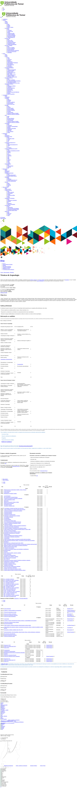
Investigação (5, 133)
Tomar (8, 215)
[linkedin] (8, 767)
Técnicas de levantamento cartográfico (11, 615)
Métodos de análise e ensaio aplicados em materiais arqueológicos (15, 545)
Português (6, 551)
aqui (37, 475)
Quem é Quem (42, 765)
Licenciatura (9, 59)
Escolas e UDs (7, 38)
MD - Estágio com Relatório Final (10, 588)
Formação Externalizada (9, 67)
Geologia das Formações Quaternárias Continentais (13, 498)
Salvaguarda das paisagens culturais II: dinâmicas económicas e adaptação (17, 560)
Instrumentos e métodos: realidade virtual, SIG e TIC (13, 629)
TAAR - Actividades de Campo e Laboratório (12, 591)
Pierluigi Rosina (70, 618)
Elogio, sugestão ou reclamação (21, 765)
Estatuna (8, 194)
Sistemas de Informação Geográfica (10, 635)
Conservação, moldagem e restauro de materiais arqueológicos (15, 525)
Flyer (2, 261)
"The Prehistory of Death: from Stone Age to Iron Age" (14, 508)
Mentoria (8, 127)
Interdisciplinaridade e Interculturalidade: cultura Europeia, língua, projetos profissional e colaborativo (22, 632)
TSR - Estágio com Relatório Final (10, 596)
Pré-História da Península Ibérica (10, 555)
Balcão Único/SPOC (11, 94)
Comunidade (5, 95)
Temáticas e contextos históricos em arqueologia (12, 610)
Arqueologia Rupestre (8, 513)
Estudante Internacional (9, 172)
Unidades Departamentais (11, 44)
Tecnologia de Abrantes (11, 42)
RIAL (8, 186)
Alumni (8, 132)
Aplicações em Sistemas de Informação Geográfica (13, 510)
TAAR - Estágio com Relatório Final (10, 592)
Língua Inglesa (6, 492)
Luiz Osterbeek (70, 620)
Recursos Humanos (10, 49)
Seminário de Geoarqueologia (9, 562)
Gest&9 (8, 162)
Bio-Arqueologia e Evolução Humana (11, 497)
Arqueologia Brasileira (8, 512)
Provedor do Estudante (11, 35)
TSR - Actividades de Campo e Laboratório (11, 595)
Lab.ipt (8, 139)
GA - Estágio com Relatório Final (10, 585)
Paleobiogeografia (7, 550)
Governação (7, 28)
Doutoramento (9, 61)
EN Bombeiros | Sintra (11, 72)
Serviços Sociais (10, 103)
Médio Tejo (7, 211)
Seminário (6, 653)
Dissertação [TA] (7, 658)
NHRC (8, 160)
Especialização (9, 66)
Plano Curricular (6, 480)
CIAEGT (9, 152)
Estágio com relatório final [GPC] (10, 646)
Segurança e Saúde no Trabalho (12, 113)
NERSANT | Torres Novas (12, 76)
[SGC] (1, 725)
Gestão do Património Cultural (9, 499)
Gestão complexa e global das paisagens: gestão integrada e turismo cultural (17, 625)
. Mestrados (12, 272)
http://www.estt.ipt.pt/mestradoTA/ (26, 446)
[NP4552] (2, 724)
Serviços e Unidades (8, 45)
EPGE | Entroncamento (11, 74)
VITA (8, 161)
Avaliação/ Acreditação (7, 267)
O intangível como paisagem (9, 547)
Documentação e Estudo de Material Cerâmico (12, 531)
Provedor (8, 101)
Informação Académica (9, 83)
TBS (8, 167)
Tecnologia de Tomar (11, 43)
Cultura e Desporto (8, 190)
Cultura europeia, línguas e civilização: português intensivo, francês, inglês (17, 529)
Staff (6, 115)
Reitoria (8, 32)
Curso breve (9, 65)
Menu (6, 21)
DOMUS (9, 154)
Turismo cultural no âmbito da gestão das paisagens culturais (14, 570)
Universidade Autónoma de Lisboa (13, 82)
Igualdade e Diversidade (11, 128)
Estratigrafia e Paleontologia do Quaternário (12, 533)
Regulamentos (9, 88)
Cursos (6, 56)
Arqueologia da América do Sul (9, 514)
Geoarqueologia (20, 364)
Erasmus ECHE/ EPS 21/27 (12, 180)
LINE (8, 158)
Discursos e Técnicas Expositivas (10, 530)
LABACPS (9, 155)
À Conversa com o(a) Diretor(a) (8, 269)
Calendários (9, 86)
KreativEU (7, 171)
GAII (8, 140)
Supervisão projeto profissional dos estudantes (12, 566)
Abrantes (8, 214)
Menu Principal (3, 218)
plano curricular (42, 279)
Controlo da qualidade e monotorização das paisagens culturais (15, 528)
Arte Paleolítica (6, 518)
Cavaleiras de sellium (11, 195)
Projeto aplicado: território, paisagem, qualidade (12, 552)
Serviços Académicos (11, 48)
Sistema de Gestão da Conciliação (13, 114)
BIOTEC (9, 151)
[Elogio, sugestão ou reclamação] (3, 719)
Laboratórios (9, 52)
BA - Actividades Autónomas (9, 579)
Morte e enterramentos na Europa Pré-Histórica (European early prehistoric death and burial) (20, 544)
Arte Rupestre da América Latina (10, 520)
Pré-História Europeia (8, 504)
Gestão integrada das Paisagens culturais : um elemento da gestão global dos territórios (19, 540)
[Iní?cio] (12, 6)
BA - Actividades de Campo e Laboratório (11, 580)
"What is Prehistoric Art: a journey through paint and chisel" (14, 509)
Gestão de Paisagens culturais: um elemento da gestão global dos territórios (17, 539)
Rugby (8, 196)
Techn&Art (9, 147)
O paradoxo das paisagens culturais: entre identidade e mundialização (16, 549)
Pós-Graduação (10, 63)
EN (3, 10)
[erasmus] (2, 727)
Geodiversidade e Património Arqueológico (11, 536)
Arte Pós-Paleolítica (7, 519)
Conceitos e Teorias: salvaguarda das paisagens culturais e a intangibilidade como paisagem (20, 620)
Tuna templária (10, 193)
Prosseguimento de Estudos (7, 264)
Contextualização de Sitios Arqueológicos (11, 526)
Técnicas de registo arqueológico (10, 616)
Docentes (6, 105)
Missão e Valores (10, 27)
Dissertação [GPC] (7, 645)
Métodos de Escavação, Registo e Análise (11, 502)
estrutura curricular (33, 279)
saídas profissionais (40, 280)
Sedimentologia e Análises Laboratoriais (11, 561)
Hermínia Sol (69, 608)
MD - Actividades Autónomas (9, 586)
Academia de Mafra (10, 70)
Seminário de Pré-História (8, 565)
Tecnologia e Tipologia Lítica (9, 505)
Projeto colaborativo (7, 554)
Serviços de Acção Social (11, 51)
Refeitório (9, 201)
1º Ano (4, 481)
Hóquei (8, 197)
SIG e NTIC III (7, 559)
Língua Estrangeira (7, 608)
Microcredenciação (10, 64)
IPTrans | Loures (10, 71)
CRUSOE (9, 185)
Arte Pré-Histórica (7, 495)
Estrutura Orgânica (33, 765)
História (6, 23)
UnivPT (4, 20)
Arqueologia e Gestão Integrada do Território (12, 515)
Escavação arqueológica (8, 623)
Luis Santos (69, 613)
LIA (8, 141)
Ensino (4, 53)
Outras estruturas (8, 163)
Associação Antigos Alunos (12, 210)
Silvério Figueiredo (70, 610)
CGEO (8, 145)
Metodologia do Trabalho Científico (10, 493)
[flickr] (10, 767)
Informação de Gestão (11, 36)
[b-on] (1, 729)
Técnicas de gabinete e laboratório (10, 613)
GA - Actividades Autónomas (9, 582)
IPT (1, 17)
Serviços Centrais (10, 108)
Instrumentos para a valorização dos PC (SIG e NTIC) (13, 542)
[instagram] (4, 767)
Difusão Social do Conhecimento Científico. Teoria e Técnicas (15, 489)
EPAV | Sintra (9, 73)
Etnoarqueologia (7, 534)
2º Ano (4, 482)
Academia (9, 166)
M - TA (4, 263)
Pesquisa (3, 217)
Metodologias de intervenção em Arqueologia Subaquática (14, 652)
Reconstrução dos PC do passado (10, 557)
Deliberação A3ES (3, 292)
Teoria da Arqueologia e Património (10, 567)
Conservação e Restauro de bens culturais (11, 622)
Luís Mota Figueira (70, 625)
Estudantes (7, 98)
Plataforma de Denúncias (8, 765)
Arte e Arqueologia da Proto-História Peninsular (12, 521)
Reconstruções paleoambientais (9, 633)
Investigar (9, 111)
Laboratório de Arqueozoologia (9, 651)
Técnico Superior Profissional (12, 62)
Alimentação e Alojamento (9, 198)
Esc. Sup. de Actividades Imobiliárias (13, 80)
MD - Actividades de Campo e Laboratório (11, 587)
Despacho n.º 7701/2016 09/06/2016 (21, 598)
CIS (8, 153)
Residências (9, 203)
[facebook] (1, 767)
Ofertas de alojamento (11, 204)
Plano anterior (5, 479)
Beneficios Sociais (10, 119)
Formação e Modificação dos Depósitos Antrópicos (13, 535)
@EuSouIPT (7, 123)
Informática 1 (6, 541)
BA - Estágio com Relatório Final (9, 581)
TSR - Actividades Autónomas (9, 593)
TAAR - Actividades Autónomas (9, 590)
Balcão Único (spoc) (11, 104)
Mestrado (9, 60)
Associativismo (7, 205)
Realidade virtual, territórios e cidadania (11, 556)
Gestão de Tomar (10, 41)
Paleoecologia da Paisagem (9, 503)
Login (4, 9)
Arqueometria (6, 618)
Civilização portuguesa (8, 524)
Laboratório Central (8, 136)
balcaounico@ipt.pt (43, 470)
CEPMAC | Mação (10, 75)
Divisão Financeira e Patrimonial (13, 50)
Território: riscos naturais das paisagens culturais (12, 568)
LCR (8, 156)
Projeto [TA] (6, 661)
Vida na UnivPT (6, 187)
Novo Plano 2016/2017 (7, 266)
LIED (8, 157)
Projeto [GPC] (6, 647)
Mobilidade (9, 179)
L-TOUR (9, 159)
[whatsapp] (12, 767)
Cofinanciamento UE (11, 37)
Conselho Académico (11, 34)
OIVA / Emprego (10, 131)
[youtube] (6, 767)
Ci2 (8, 146)
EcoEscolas (9, 130)
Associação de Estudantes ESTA (13, 209)
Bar (8, 202)
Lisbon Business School (11, 81)
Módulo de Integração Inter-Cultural (10, 546)
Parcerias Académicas (9, 77)
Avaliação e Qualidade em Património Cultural (12, 523)
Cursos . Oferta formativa (4, 272)
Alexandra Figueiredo (71, 611)
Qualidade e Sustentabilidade (12, 126)
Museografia (6, 500)
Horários (4, 265)
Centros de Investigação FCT (10, 142)
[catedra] (2, 728)
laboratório (67, 279)
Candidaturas (5, 19)
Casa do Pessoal (10, 112)
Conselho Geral (10, 31)
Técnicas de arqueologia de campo (10, 612)
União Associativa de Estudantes (13, 208)
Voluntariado (9, 129)
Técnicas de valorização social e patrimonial (12, 656)
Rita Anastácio (69, 615)
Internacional (5, 168)
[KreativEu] (2, 726)
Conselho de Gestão (10, 33)
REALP (6, 182)
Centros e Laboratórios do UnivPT (11, 148)
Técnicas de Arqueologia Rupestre (10, 655)
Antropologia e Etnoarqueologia (6, 359)
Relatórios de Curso (6, 268)
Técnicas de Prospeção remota (9, 636)
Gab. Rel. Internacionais (11, 181)
